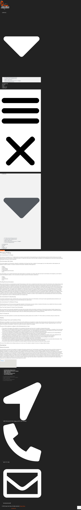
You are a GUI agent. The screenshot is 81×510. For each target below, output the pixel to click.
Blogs (3, 84)
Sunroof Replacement (9, 81)
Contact (4, 88)
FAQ (3, 85)
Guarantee (5, 83)
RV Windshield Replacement (10, 77)
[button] (20, 130)
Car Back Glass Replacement (10, 78)
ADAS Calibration (8, 79)
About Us (4, 86)
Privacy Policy (22, 506)
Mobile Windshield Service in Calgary (12, 80)
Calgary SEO (13, 508)
